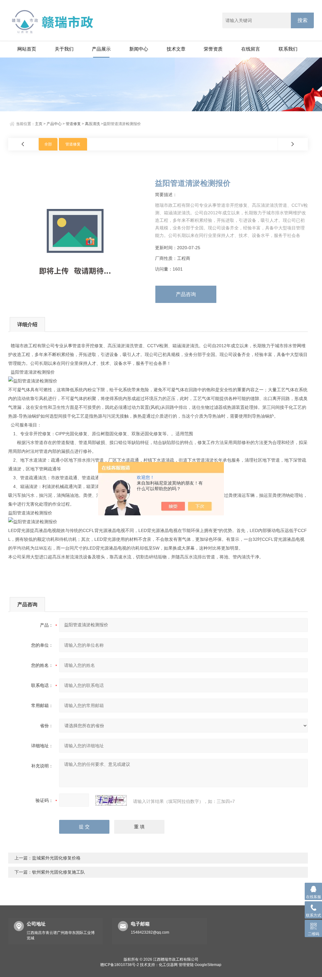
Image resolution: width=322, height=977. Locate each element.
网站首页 (26, 49)
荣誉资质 (213, 49)
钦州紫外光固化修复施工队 (58, 872)
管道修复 (73, 124)
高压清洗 (92, 124)
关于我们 (64, 49)
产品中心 (54, 124)
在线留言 (250, 49)
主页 (38, 124)
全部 (48, 144)
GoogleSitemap (208, 965)
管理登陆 (186, 965)
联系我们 (288, 49)
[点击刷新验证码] (111, 800)
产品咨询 (186, 294)
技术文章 (176, 49)
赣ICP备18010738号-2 (119, 965)
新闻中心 (138, 49)
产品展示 (101, 49)
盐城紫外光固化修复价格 (56, 857)
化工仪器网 (168, 965)
